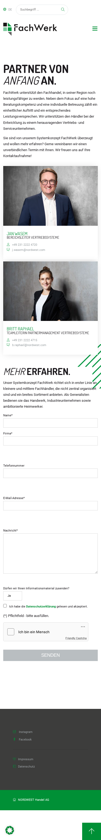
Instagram (25, 732)
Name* (8, 415)
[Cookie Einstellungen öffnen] (9, 833)
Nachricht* (10, 530)
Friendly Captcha (76, 638)
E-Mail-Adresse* (14, 498)
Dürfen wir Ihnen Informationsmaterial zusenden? (36, 588)
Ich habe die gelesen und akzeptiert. (48, 606)
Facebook (25, 739)
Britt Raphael (20, 328)
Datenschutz (26, 766)
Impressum (25, 759)
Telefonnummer (14, 465)
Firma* (7, 433)
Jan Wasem (17, 233)
